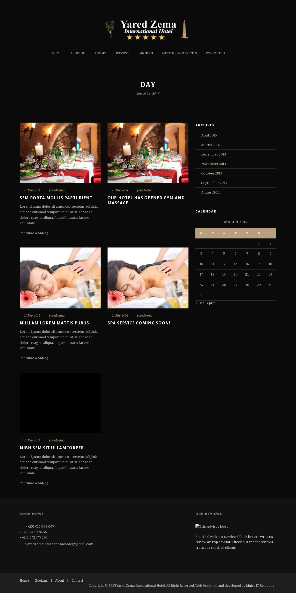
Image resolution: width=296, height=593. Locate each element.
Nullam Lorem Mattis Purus (54, 323)
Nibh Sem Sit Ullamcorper (52, 447)
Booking (41, 581)
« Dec (199, 303)
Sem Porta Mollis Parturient (56, 197)
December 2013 (213, 154)
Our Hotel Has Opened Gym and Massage (146, 200)
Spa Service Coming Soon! (139, 323)
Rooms (100, 53)
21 (247, 274)
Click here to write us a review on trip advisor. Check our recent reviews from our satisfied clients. (235, 542)
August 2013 (211, 192)
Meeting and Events (179, 53)
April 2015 (209, 135)
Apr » (211, 303)
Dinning (146, 53)
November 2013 (213, 164)
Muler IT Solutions (260, 586)
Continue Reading (34, 233)
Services (122, 53)
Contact (77, 581)
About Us (78, 53)
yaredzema (57, 190)
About (59, 581)
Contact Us (215, 53)
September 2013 (214, 183)
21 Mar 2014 (32, 190)
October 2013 (211, 173)
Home (56, 53)
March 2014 (210, 145)
